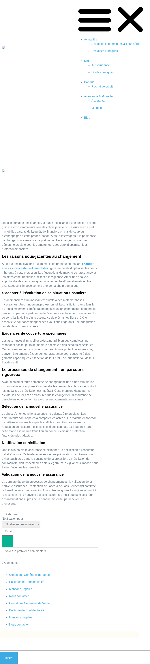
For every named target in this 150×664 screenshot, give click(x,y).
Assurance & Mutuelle (98, 96)
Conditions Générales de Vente (29, 574)
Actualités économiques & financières (115, 43)
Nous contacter (19, 596)
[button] (112, 19)
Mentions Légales (20, 589)
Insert (8, 657)
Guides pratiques (102, 72)
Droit (87, 60)
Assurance (98, 100)
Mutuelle (97, 107)
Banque (89, 82)
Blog (87, 117)
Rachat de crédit (102, 86)
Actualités (90, 39)
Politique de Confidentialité (26, 581)
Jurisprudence (100, 65)
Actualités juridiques (104, 50)
